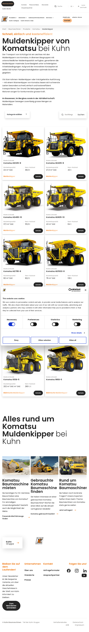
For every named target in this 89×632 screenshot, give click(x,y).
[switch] (33, 324)
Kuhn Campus (14, 21)
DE (72, 6)
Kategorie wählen (14, 114)
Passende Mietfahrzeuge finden (13, 517)
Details (38, 176)
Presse (27, 580)
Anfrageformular (51, 570)
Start (4, 29)
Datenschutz (78, 622)
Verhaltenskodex (60, 622)
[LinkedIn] (85, 572)
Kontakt (67, 20)
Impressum (79, 625)
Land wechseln (83, 6)
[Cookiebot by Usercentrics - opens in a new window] (70, 290)
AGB (67, 625)
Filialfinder (66, 17)
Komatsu (36, 29)
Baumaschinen (7, 4)
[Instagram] (77, 572)
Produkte (12, 18)
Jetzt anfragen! (66, 510)
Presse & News (34, 5)
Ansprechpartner (26, 8)
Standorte (45, 5)
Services (49, 18)
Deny (16, 340)
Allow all (72, 340)
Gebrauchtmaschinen (36, 18)
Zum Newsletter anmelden (11, 605)
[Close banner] (85, 290)
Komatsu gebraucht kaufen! (43, 514)
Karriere (24, 5)
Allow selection (44, 340)
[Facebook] (69, 572)
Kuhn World (6, 9)
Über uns (28, 570)
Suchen (81, 115)
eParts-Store (77, 17)
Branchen (22, 18)
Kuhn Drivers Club (27, 21)
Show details (76, 333)
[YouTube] (84, 576)
